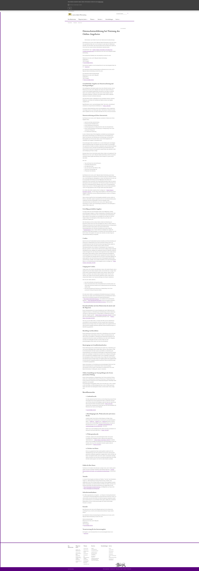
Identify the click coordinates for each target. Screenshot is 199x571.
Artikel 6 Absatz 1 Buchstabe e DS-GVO (103, 315)
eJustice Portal (86, 548)
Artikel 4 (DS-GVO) (106, 105)
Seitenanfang (118, 568)
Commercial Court (86, 564)
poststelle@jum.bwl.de (88, 62)
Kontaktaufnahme (87, 229)
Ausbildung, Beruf (94, 552)
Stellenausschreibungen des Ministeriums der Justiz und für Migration (95, 559)
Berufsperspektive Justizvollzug (94, 554)
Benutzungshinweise (106, 568)
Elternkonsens (86, 553)
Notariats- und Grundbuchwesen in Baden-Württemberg (78, 558)
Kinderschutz (86, 555)
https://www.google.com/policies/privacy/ (92, 487)
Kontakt (121, 568)
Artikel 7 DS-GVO (105, 430)
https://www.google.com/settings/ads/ (91, 488)
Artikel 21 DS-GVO (97, 444)
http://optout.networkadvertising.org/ (91, 298)
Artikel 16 (92, 421)
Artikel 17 (97, 421)
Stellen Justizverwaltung (94, 549)
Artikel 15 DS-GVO (108, 403)
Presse (110, 548)
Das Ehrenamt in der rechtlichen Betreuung (86, 561)
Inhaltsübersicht (112, 568)
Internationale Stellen (94, 550)
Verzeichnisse (111, 552)
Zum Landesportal (71, 11)
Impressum (87, 66)
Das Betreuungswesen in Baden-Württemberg (86, 558)
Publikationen (111, 554)
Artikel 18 (104, 421)
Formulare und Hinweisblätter (111, 559)
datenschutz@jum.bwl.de (89, 79)
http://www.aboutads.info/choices (95, 300)
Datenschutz (100, 1)
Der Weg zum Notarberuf (93, 556)
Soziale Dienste (86, 549)
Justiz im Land (78, 552)
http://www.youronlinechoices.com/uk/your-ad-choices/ (95, 301)
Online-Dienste (111, 551)
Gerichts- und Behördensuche (78, 550)
